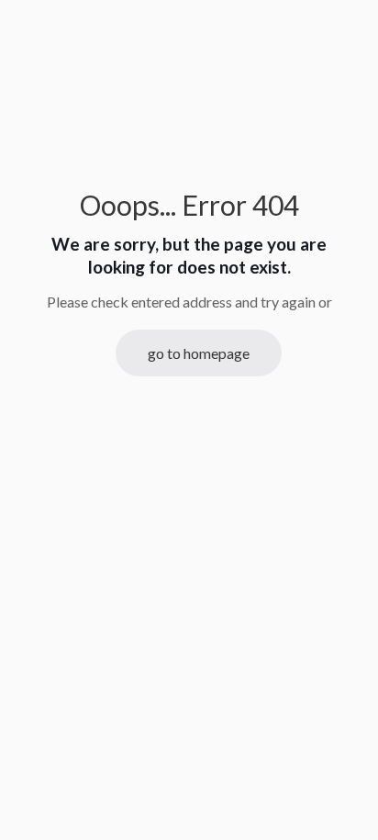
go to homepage (199, 353)
